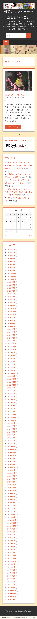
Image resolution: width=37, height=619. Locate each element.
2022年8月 (11, 391)
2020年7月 (11, 464)
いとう (22, 97)
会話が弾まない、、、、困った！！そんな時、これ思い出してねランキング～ (18, 192)
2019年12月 (12, 485)
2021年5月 (11, 435)
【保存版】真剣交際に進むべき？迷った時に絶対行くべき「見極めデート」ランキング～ (18, 165)
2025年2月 (11, 303)
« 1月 (7, 235)
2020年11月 (12, 452)
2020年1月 (11, 482)
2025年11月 (12, 276)
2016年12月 (12, 590)
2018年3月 (11, 546)
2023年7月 (11, 358)
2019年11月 (12, 488)
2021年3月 (11, 441)
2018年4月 (11, 543)
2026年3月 (11, 264)
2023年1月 (11, 376)
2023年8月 (11, 355)
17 (26, 224)
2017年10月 (12, 561)
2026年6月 (11, 256)
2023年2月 (11, 373)
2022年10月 (12, 385)
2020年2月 (11, 479)
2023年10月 (12, 350)
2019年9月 (11, 493)
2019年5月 (11, 505)
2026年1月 (11, 270)
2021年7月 (11, 429)
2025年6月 (11, 291)
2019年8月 (11, 496)
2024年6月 (11, 326)
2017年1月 (11, 588)
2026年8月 (11, 250)
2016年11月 (12, 593)
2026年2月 (11, 267)
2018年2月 (11, 549)
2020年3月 (11, 476)
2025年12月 (12, 273)
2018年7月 (11, 535)
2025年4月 (11, 297)
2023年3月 (11, 370)
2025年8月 (11, 285)
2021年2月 (11, 444)
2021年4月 (11, 438)
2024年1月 (11, 341)
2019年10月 (12, 491)
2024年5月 (11, 329)
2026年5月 (11, 258)
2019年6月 (11, 502)
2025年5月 (11, 294)
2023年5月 (11, 364)
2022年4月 (11, 402)
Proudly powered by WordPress (20, 617)
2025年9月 (11, 282)
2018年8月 (11, 532)
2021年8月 (11, 426)
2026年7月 (11, 253)
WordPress (18, 611)
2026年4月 (11, 261)
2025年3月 (11, 300)
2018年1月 (11, 552)
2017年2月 (11, 585)
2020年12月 (12, 449)
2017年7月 (11, 570)
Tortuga (28, 611)
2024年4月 (11, 332)
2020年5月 (11, 470)
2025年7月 (11, 288)
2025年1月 (11, 305)
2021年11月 (12, 417)
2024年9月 (11, 317)
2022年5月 (11, 399)
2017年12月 (12, 555)
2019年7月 (11, 499)
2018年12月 (12, 520)
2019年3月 (11, 511)
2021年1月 (11, 446)
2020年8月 (11, 461)
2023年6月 (11, 361)
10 (26, 221)
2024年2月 (11, 338)
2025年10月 (12, 279)
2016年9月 (11, 599)
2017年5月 (11, 576)
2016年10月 (12, 596)
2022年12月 (12, 379)
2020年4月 (11, 473)
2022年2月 (11, 408)
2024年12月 (12, 308)
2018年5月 (11, 540)
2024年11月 (12, 311)
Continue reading (12, 127)
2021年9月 (11, 423)
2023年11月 (12, 347)
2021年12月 (12, 414)
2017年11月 (12, 558)
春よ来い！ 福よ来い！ (16, 94)
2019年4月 (11, 508)
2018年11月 (12, 523)
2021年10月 (12, 420)
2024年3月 (11, 335)
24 (26, 228)
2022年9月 (11, 388)
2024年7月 (11, 323)
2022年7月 (11, 394)
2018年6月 (11, 538)
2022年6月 (11, 397)
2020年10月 (12, 455)
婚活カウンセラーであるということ (10, 617)
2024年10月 (12, 314)
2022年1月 (11, 411)
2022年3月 (11, 405)
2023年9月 (11, 352)
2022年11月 (12, 382)
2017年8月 (11, 567)
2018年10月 (12, 526)
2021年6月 (11, 432)
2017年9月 (11, 564)
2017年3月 (11, 582)
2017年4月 (11, 579)
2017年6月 (11, 573)
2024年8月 (11, 320)
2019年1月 (11, 517)
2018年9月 (11, 529)
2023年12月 (12, 344)
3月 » (30, 235)
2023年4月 (11, 367)
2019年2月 (11, 514)
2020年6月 (11, 467)
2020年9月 (11, 458)
